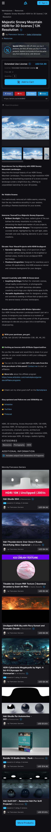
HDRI (29, 445)
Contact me (33, 366)
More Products (25, 823)
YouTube (8, 409)
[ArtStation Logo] (25, 3)
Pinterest (8, 414)
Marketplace (41, 390)
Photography (19, 445)
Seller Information (34, 34)
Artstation (8, 404)
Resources (8, 38)
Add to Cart (28, 82)
